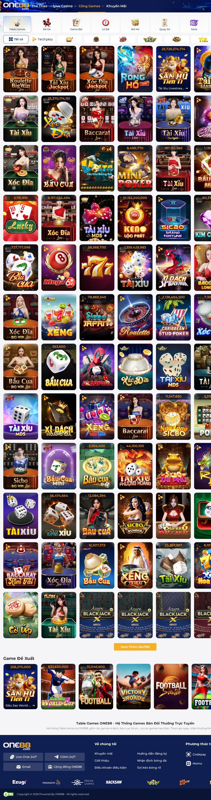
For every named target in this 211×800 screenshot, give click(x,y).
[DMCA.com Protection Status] (8, 794)
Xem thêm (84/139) (135, 647)
